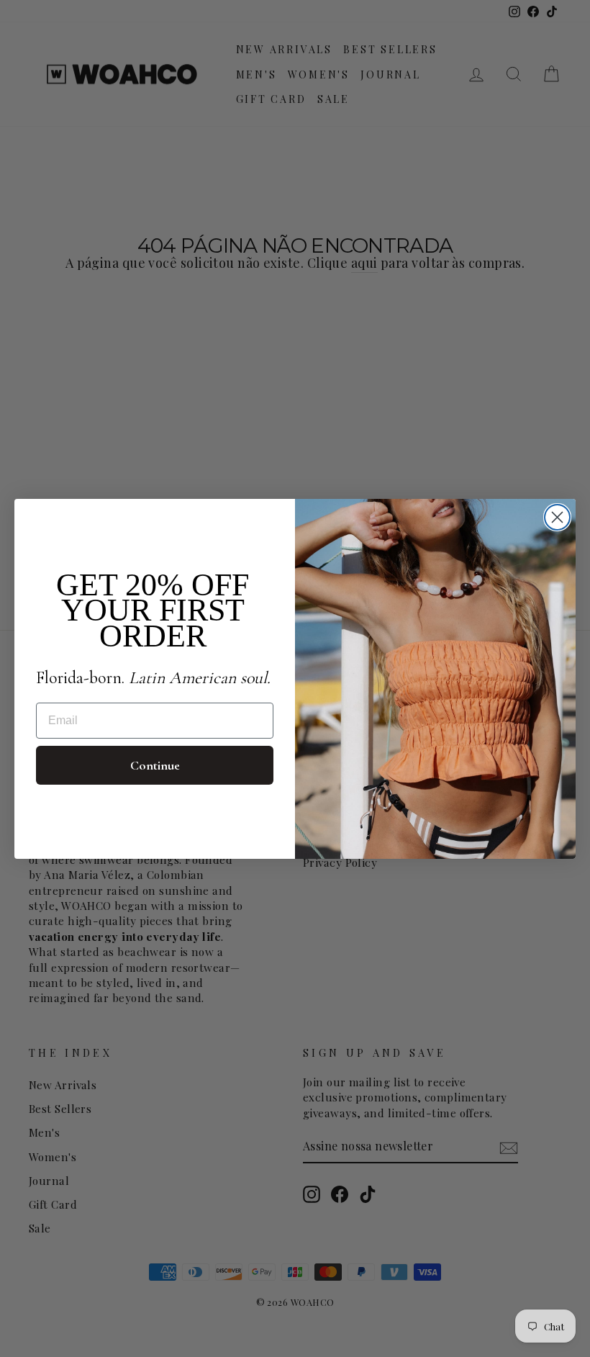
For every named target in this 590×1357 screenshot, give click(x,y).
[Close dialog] (557, 517)
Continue (155, 765)
